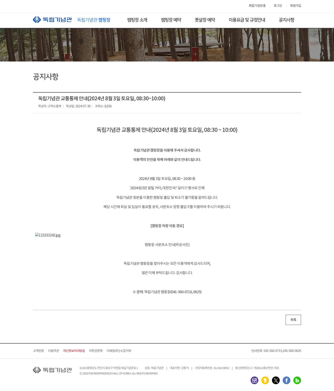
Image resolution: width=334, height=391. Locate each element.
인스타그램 (254, 380)
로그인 (278, 6)
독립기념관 (76, 19)
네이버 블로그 (297, 380)
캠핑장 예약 (171, 19)
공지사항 (286, 19)
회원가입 (295, 6)
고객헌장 (38, 351)
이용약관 (53, 351)
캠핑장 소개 (137, 19)
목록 (293, 320)
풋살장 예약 (205, 19)
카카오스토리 (265, 380)
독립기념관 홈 (257, 6)
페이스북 (286, 380)
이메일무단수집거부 (119, 351)
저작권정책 (95, 351)
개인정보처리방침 (74, 351)
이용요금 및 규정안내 (247, 19)
